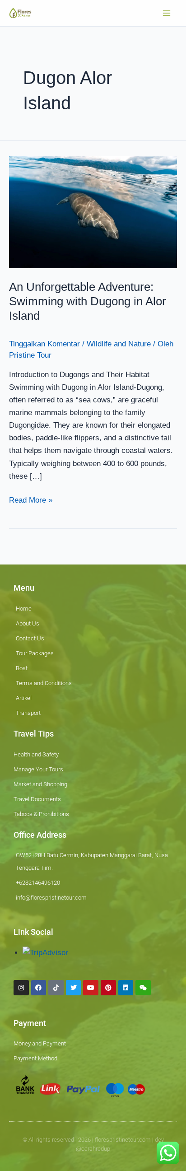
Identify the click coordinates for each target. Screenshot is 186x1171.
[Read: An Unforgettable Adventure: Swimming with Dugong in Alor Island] (93, 212)
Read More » (30, 499)
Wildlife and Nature (119, 344)
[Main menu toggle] (167, 13)
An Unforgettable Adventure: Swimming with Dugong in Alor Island (87, 301)
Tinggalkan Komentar (44, 344)
